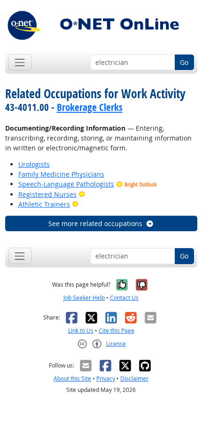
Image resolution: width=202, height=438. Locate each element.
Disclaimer (134, 379)
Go (184, 62)
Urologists (34, 164)
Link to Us (80, 331)
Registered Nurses (47, 194)
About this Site (72, 379)
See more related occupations (95, 223)
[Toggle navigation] (19, 62)
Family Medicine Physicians (61, 174)
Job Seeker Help (84, 298)
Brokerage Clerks (90, 107)
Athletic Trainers (44, 204)
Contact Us (124, 298)
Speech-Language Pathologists (66, 184)
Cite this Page (116, 331)
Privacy (105, 379)
